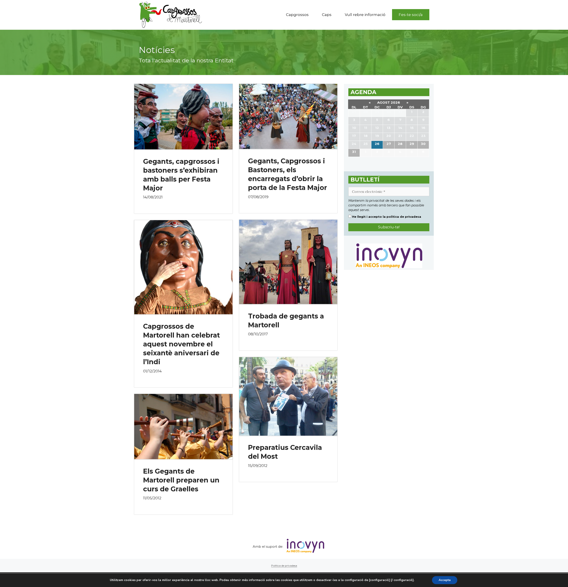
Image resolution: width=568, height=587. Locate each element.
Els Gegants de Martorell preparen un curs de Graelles (181, 480)
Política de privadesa (284, 565)
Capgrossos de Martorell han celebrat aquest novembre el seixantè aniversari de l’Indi (181, 344)
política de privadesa (404, 216)
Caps (326, 14)
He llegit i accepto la (386, 216)
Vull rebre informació (365, 14)
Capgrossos (297, 14)
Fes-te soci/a (411, 14)
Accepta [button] (445, 580)
